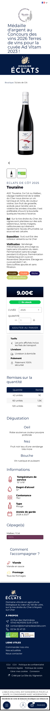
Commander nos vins (17, 647)
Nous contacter (14, 653)
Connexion (35, 671)
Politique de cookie (34, 668)
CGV (15, 664)
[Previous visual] (9, 163)
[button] (30, 310)
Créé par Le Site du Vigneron (27, 675)
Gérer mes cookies (19, 671)
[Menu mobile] (6, 705)
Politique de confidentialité (31, 664)
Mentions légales (15, 668)
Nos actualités (13, 650)
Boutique (9, 82)
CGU (8, 664)
